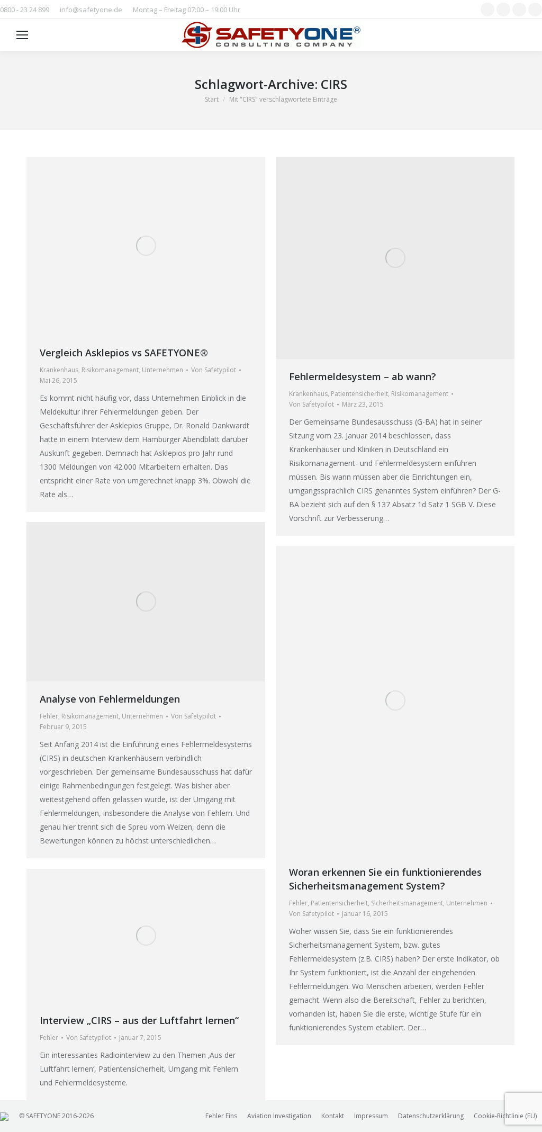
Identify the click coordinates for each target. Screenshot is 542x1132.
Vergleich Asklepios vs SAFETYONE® (124, 352)
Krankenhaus (59, 369)
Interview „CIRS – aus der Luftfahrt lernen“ (139, 1020)
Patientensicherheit (359, 393)
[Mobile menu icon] (22, 35)
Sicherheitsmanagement (407, 903)
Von (213, 369)
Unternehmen (162, 369)
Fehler (49, 716)
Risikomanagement (110, 369)
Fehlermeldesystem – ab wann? (362, 376)
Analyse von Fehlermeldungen (110, 699)
